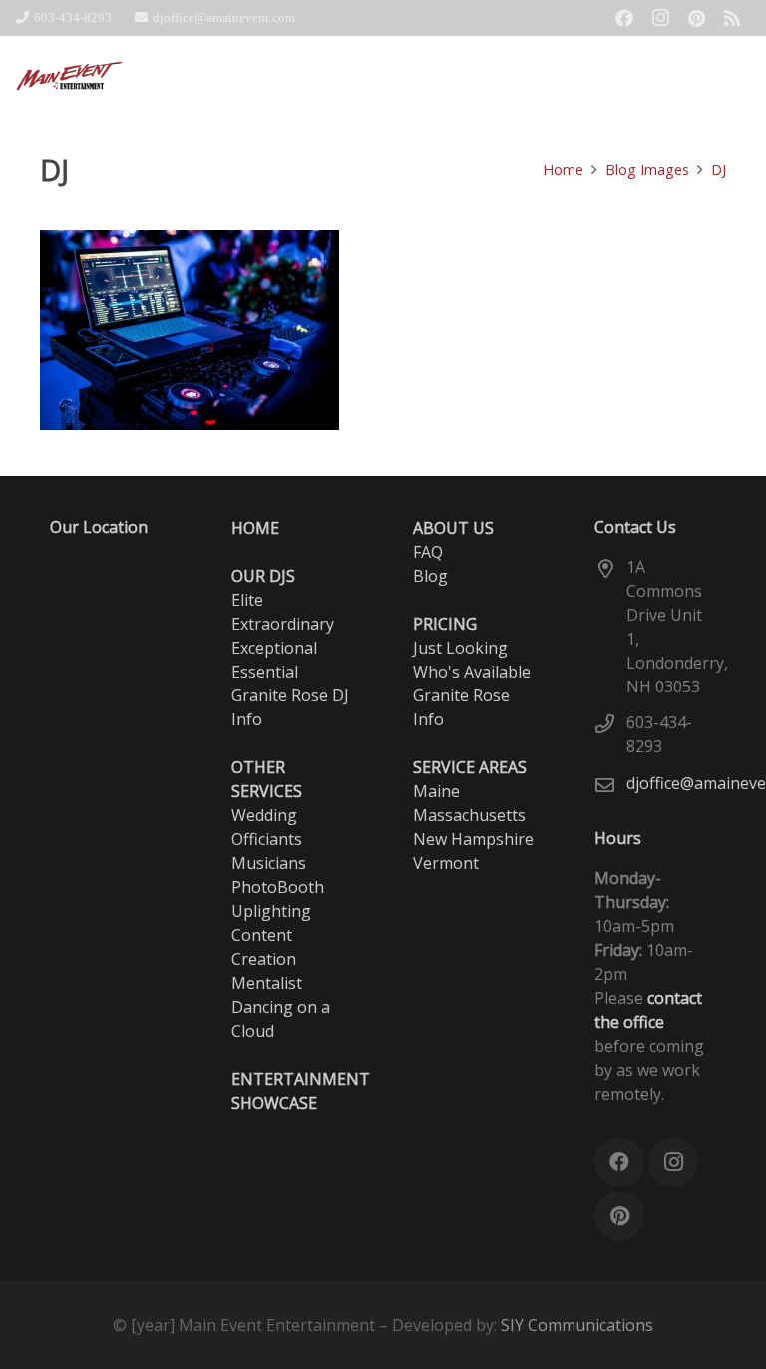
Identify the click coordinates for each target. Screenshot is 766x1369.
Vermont (446, 863)
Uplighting (271, 911)
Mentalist (266, 983)
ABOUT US (453, 528)
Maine (436, 791)
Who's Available (472, 672)
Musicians (268, 863)
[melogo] (70, 76)
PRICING (445, 624)
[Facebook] (624, 18)
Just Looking (460, 648)
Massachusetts (469, 815)
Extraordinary (282, 624)
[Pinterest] (696, 18)
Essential (264, 672)
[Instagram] (660, 18)
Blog (430, 576)
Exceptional (274, 648)
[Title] (732, 18)
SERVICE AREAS (470, 767)
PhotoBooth (277, 887)
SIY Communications (577, 1325)
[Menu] (740, 76)
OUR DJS (263, 576)
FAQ (428, 552)
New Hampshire (473, 839)
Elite (247, 600)
